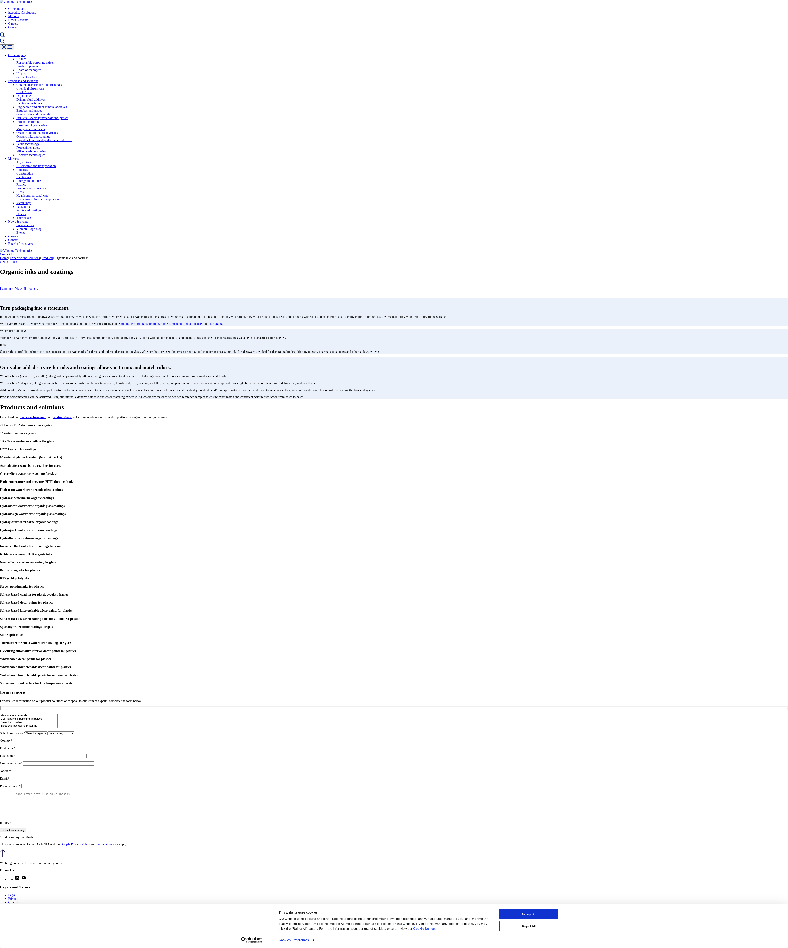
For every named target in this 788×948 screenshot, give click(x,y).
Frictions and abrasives (31, 188)
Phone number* (10, 786)
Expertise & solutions (22, 12)
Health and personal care (32, 195)
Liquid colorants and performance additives (44, 140)
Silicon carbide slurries (31, 151)
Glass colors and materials (33, 114)
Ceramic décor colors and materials (39, 84)
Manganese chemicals (30, 129)
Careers (13, 23)
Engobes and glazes (29, 110)
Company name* (11, 763)
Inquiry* (6, 822)
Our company (17, 8)
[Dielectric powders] (28, 722)
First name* (8, 748)
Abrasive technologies (30, 155)
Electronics (23, 177)
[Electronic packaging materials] (28, 726)
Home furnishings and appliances (38, 199)
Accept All (529, 914)
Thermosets (23, 217)
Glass (20, 192)
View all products (26, 288)
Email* (5, 778)
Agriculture (23, 162)
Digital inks (23, 96)
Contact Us (7, 254)
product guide (62, 417)
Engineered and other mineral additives (41, 107)
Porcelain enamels (28, 147)
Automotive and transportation (36, 166)
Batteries (22, 169)
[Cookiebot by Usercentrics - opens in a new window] (251, 940)
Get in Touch (8, 261)
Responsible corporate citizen (35, 62)
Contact (13, 27)
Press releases (25, 225)
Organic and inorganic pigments (37, 132)
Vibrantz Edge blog (29, 229)
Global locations (27, 77)
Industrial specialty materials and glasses (42, 118)
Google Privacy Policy (75, 844)
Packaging (23, 206)
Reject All (529, 926)
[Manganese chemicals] (28, 715)
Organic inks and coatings (33, 136)
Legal (12, 895)
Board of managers (28, 70)
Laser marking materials (31, 125)
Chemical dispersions (30, 88)
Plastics (21, 214)
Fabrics (21, 184)
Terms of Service (107, 844)
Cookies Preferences (294, 940)
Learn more (7, 288)
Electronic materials (29, 103)
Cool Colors (24, 92)
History (21, 73)
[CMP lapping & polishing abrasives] (28, 719)
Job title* (6, 771)
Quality (13, 902)
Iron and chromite (27, 121)
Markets (13, 16)
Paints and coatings (28, 210)
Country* (6, 740)
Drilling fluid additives (31, 99)
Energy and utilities (28, 181)
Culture (21, 59)
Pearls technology (27, 144)
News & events (18, 20)
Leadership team (27, 66)
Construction (24, 173)
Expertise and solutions (23, 81)
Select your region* (12, 733)
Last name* (8, 755)
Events (20, 232)
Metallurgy (23, 203)
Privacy (13, 898)
